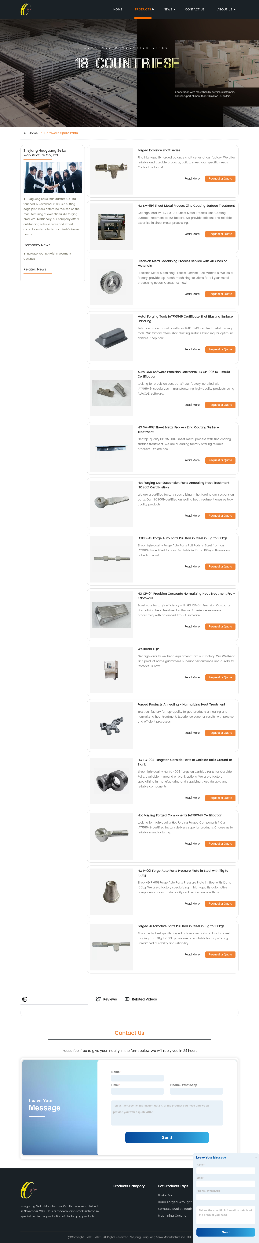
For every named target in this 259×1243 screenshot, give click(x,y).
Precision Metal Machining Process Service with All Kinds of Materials (182, 263)
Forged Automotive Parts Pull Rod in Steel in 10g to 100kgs (181, 926)
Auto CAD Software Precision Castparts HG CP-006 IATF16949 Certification (184, 374)
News (168, 9)
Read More (192, 179)
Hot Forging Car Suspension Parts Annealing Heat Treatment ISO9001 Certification (183, 485)
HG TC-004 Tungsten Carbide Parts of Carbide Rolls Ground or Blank (185, 762)
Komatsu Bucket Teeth (175, 1209)
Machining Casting (172, 1215)
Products (143, 9)
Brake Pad (165, 1195)
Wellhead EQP (148, 649)
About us (224, 9)
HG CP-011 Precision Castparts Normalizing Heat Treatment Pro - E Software (186, 596)
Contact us (194, 9)
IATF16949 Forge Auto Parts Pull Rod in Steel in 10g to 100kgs (182, 538)
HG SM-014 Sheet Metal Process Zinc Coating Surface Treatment (186, 205)
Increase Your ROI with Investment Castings (47, 256)
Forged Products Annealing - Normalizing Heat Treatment (181, 704)
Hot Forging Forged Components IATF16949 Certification (180, 815)
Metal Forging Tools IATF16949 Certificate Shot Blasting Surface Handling (185, 319)
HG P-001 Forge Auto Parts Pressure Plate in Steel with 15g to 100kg (183, 873)
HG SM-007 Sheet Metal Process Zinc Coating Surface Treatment (178, 429)
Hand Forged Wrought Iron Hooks (178, 1202)
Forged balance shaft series (159, 150)
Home (117, 9)
